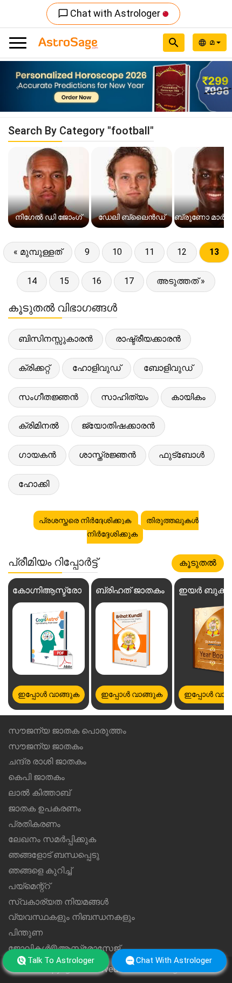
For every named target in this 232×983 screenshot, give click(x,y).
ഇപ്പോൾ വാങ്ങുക (48, 694)
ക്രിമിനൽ (38, 426)
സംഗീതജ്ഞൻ (48, 397)
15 (64, 281)
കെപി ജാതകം (36, 777)
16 (96, 281)
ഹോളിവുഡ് (96, 368)
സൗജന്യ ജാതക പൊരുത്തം (67, 731)
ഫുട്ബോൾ (181, 455)
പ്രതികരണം (34, 824)
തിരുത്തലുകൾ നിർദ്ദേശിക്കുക (143, 527)
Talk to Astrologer (61, 960)
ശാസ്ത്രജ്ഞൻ (107, 455)
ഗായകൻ (37, 455)
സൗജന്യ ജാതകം (45, 746)
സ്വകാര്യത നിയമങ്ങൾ (58, 902)
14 (32, 281)
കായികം (188, 397)
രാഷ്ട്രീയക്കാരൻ (148, 339)
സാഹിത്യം (124, 397)
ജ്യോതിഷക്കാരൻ (118, 426)
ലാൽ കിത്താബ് (39, 793)
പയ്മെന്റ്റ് (29, 886)
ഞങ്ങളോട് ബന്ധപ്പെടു (53, 855)
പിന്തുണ (25, 932)
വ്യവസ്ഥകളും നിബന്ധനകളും (71, 917)
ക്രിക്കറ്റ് (34, 368)
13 (214, 252)
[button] (17, 86)
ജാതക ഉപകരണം (44, 808)
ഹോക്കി (33, 484)
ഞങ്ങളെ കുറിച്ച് (40, 870)
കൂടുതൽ (197, 563)
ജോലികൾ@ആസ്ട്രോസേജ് (64, 948)
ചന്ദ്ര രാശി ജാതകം (47, 761)
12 (182, 252)
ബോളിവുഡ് (168, 368)
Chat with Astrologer (110, 13)
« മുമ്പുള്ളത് (37, 252)
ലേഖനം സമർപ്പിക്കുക (52, 839)
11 (149, 252)
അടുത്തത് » (180, 281)
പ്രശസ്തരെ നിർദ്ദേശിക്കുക (86, 520)
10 (117, 252)
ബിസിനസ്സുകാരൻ (55, 339)
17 (129, 281)
